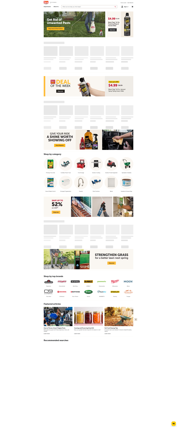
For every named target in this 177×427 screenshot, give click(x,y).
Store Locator (123, 2)
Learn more (47, 333)
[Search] (115, 6)
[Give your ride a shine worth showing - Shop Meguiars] (88, 140)
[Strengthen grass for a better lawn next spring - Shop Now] (88, 259)
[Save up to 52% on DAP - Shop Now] (88, 207)
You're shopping (53, 2)
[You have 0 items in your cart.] (132, 6)
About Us (56, 6)
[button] (125, 6)
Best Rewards (130, 2)
